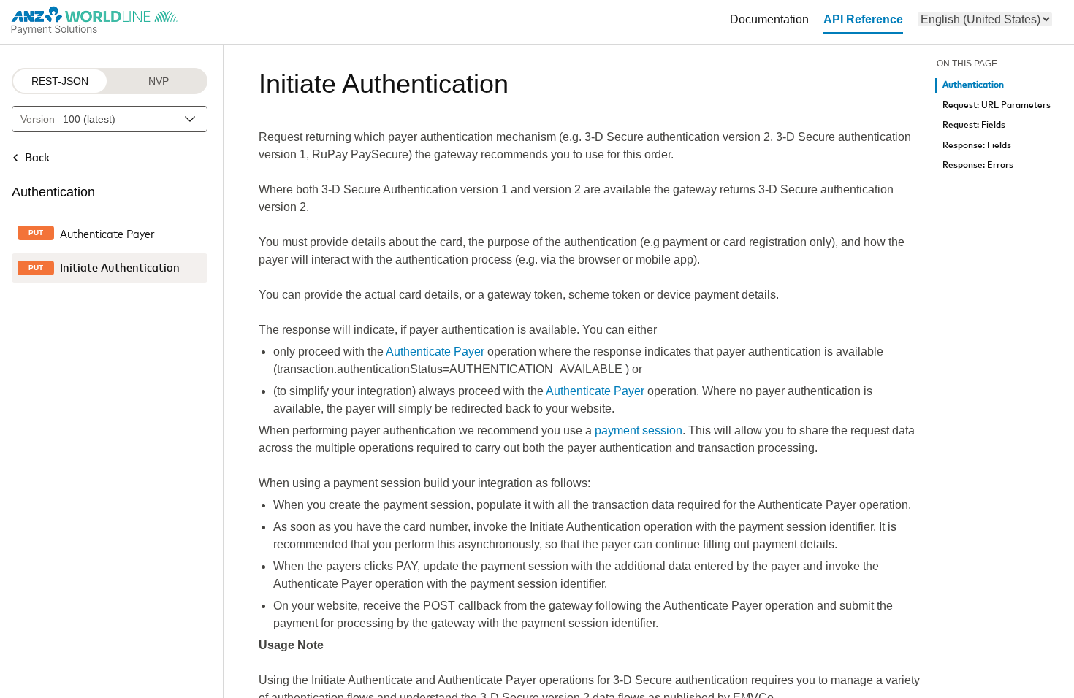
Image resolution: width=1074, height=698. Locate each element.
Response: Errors (977, 165)
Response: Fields (976, 145)
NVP (158, 81)
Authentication (973, 85)
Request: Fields (973, 125)
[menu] (985, 19)
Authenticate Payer (435, 351)
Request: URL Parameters (996, 105)
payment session (638, 430)
